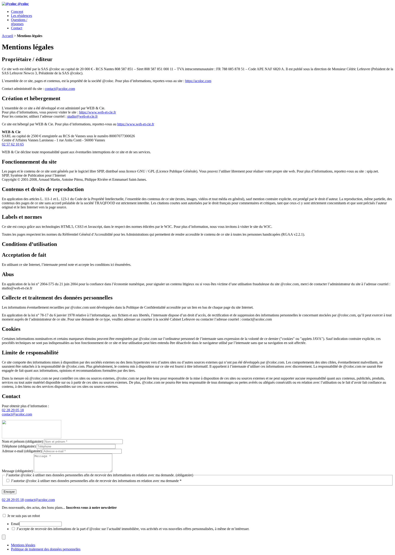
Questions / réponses (19, 22)
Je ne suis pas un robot (23, 516)
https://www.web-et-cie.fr (97, 112)
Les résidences (21, 16)
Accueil (7, 36)
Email (15, 524)
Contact (16, 28)
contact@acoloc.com (60, 89)
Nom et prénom (22, 441)
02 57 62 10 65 (13, 144)
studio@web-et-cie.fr (82, 116)
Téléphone (19, 446)
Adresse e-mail (22, 451)
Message (17, 471)
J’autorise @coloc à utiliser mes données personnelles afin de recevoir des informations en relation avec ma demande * (96, 481)
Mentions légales (23, 545)
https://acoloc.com (198, 81)
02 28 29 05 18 (13, 410)
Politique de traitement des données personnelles (45, 549)
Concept (17, 11)
